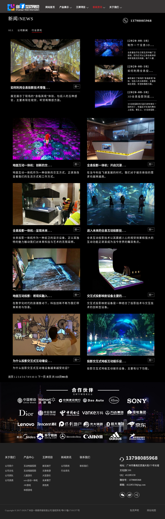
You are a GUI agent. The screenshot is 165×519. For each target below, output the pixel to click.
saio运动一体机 (31, 480)
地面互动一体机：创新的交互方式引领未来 (40, 165)
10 (32, 376)
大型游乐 (46, 475)
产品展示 (64, 7)
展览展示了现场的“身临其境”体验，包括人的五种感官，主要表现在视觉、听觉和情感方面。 (142, 81)
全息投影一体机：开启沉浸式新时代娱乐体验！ (117, 165)
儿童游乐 (28, 475)
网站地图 (151, 510)
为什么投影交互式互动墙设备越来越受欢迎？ (42, 368)
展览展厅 (46, 466)
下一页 (42, 376)
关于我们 (114, 7)
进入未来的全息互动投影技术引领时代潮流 (114, 230)
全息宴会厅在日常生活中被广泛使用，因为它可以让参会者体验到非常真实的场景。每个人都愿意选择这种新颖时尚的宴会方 (142, 55)
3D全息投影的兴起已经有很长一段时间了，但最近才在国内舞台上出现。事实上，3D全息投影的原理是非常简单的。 (142, 107)
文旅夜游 (46, 470)
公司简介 (9, 466)
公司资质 (9, 480)
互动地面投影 (30, 466)
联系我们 (84, 466)
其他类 (45, 485)
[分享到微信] (122, 495)
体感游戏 (28, 490)
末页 (48, 376)
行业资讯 (37, 30)
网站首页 (50, 7)
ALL (11, 30)
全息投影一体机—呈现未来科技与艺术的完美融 (43, 230)
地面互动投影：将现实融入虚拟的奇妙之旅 (40, 296)
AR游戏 (27, 485)
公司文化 (9, 470)
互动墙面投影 (30, 470)
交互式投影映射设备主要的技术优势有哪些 (114, 296)
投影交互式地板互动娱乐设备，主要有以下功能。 (119, 368)
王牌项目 (81, 7)
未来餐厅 (46, 480)
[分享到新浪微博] (129, 495)
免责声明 (134, 510)
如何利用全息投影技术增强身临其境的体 (37, 87)
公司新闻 (23, 30)
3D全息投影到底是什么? (144, 96)
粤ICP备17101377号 (70, 510)
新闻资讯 (98, 7)
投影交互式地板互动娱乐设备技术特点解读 (114, 361)
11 (36, 376)
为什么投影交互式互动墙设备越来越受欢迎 (40, 361)
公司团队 (9, 475)
